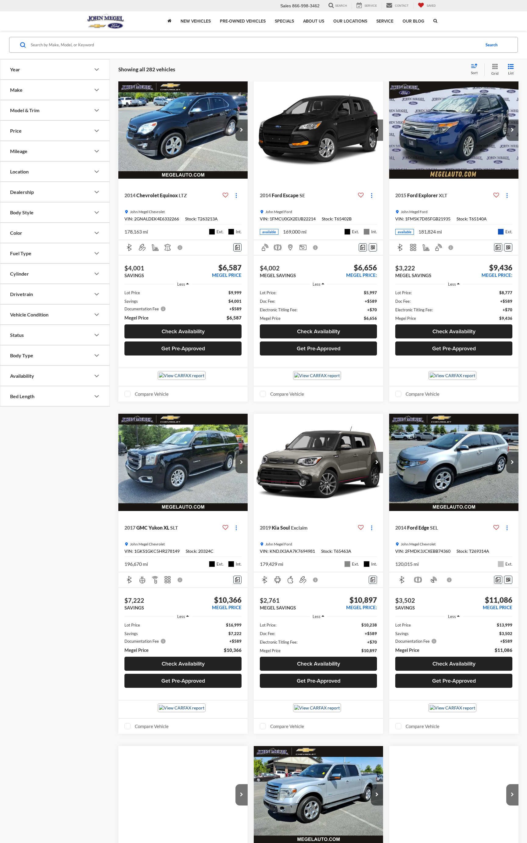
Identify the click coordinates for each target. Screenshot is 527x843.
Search (491, 44)
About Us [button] (313, 21)
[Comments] (237, 247)
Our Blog (413, 21)
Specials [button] (284, 21)
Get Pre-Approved (183, 348)
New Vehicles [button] (196, 21)
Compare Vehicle (152, 394)
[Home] (169, 21)
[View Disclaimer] (180, 247)
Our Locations (350, 21)
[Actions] (236, 195)
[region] (183, 305)
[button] (241, 130)
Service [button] (384, 21)
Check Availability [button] (183, 331)
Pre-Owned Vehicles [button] (243, 21)
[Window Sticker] (373, 247)
